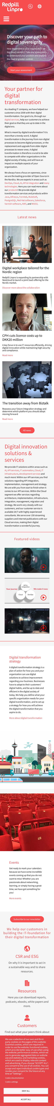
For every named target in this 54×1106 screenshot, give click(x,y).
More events (15, 898)
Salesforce (40, 200)
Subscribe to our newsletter (27, 919)
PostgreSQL (10, 200)
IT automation (27, 470)
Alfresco (14, 196)
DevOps (8, 182)
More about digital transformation (25, 717)
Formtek (23, 196)
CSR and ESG (27, 956)
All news (27, 430)
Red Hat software (25, 200)
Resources (27, 991)
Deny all (26, 1091)
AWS (24, 203)
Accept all (26, 1099)
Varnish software (13, 203)
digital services (12, 119)
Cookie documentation (14, 1078)
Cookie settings (11, 1081)
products (12, 189)
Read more (7, 355)
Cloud (16, 182)
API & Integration (31, 182)
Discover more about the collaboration (21, 287)
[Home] (12, 11)
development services (29, 473)
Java (7, 196)
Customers (27, 1025)
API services (13, 470)
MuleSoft (32, 196)
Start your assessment (21, 70)
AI (21, 182)
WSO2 (35, 203)
